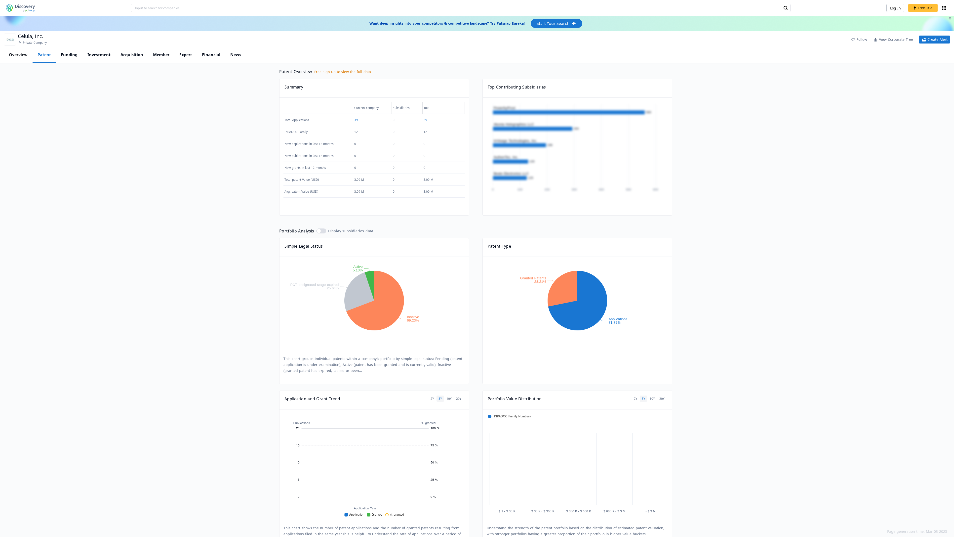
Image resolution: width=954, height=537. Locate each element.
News (235, 54)
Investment (99, 54)
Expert (185, 54)
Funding (69, 54)
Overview (18, 54)
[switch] (321, 230)
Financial (211, 54)
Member (161, 54)
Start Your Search (553, 23)
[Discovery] (20, 8)
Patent (44, 54)
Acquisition (131, 54)
